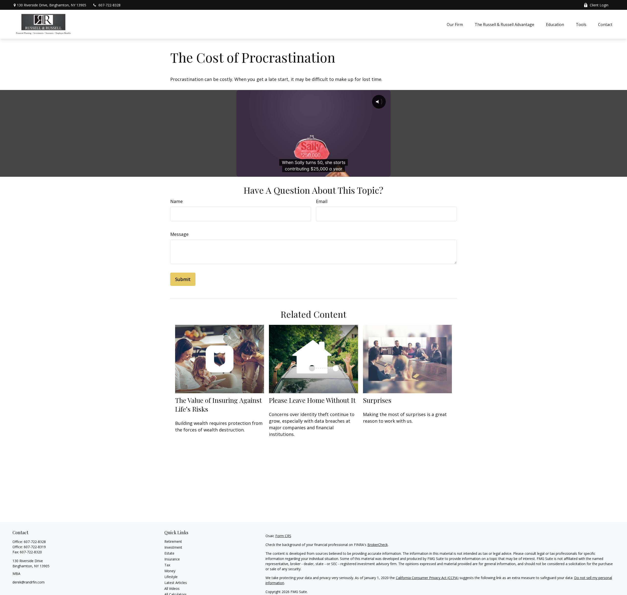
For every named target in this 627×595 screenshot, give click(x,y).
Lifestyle (171, 576)
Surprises (377, 400)
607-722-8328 (109, 5)
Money (169, 571)
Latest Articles (175, 582)
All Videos (172, 588)
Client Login (599, 5)
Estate (169, 553)
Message (179, 234)
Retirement (173, 541)
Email (321, 201)
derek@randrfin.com (28, 582)
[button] (455, 24)
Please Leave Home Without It (312, 400)
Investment (173, 547)
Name (176, 201)
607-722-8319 (35, 546)
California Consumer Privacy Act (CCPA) (427, 577)
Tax (167, 565)
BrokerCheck (377, 544)
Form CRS (283, 535)
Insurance (172, 559)
